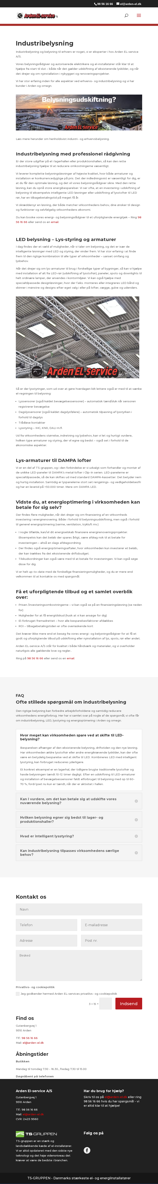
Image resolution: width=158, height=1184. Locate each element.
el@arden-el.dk (33, 1042)
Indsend (129, 1003)
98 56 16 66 (105, 4)
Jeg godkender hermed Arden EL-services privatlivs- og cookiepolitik (69, 993)
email (54, 222)
